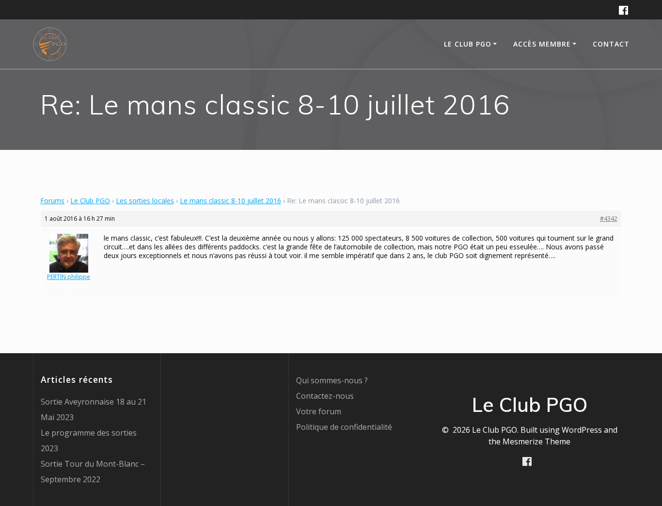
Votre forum (318, 411)
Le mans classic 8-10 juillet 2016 (230, 200)
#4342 (608, 218)
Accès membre (542, 44)
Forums (52, 200)
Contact (611, 44)
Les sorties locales (145, 200)
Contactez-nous (325, 396)
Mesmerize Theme (536, 441)
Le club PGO (467, 44)
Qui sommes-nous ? (332, 380)
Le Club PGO (90, 200)
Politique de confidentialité (344, 427)
